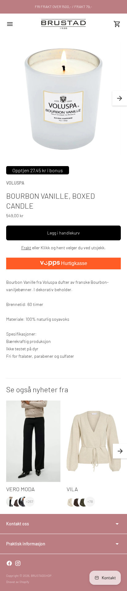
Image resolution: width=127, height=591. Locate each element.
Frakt (26, 247)
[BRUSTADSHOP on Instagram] (18, 563)
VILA (72, 489)
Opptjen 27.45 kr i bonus (37, 170)
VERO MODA (20, 489)
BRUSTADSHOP (41, 575)
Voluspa (15, 182)
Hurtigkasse (73, 263)
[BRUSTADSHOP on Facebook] (9, 563)
